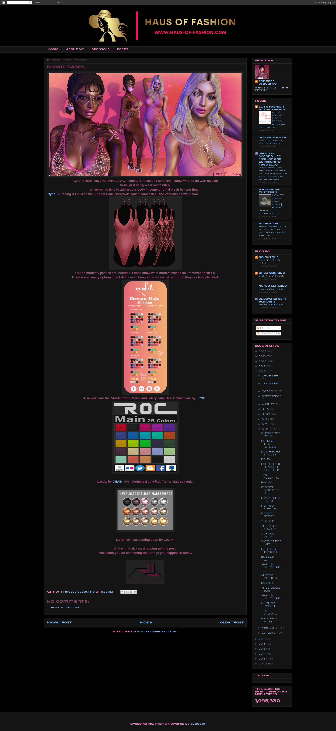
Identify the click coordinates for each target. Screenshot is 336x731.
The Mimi (268, 521)
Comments (269, 333)
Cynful (52, 194)
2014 (262, 654)
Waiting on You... (271, 276)
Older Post (232, 622)
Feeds (122, 49)
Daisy (266, 459)
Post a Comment (66, 607)
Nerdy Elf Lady (273, 286)
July (266, 409)
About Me (75, 49)
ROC (201, 398)
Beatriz (267, 583)
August (268, 404)
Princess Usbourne (78, 592)
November (271, 383)
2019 (262, 366)
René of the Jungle (268, 444)
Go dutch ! (268, 257)
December (271, 376)
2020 (263, 361)
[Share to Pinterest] (135, 592)
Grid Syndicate (272, 137)
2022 (263, 351)
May (266, 419)
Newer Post (59, 622)
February (270, 628)
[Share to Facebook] (132, 592)
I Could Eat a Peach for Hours (271, 467)
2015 (262, 649)
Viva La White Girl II (271, 567)
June (266, 414)
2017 (262, 639)
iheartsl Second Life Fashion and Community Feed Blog (270, 159)
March (268, 429)
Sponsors (101, 49)
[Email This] (122, 592)
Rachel (267, 482)
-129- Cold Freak (272, 289)
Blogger (198, 724)
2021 (262, 356)
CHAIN (117, 481)
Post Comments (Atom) (157, 632)
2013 (262, 659)
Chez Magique (272, 273)
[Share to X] (129, 592)
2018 (263, 371)
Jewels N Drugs (271, 305)
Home (53, 49)
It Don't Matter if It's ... (270, 490)
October (269, 391)
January (269, 633)
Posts (264, 328)
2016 (262, 644)
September (271, 396)
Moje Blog (268, 223)
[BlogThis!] (125, 592)
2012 (262, 664)
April (266, 424)
